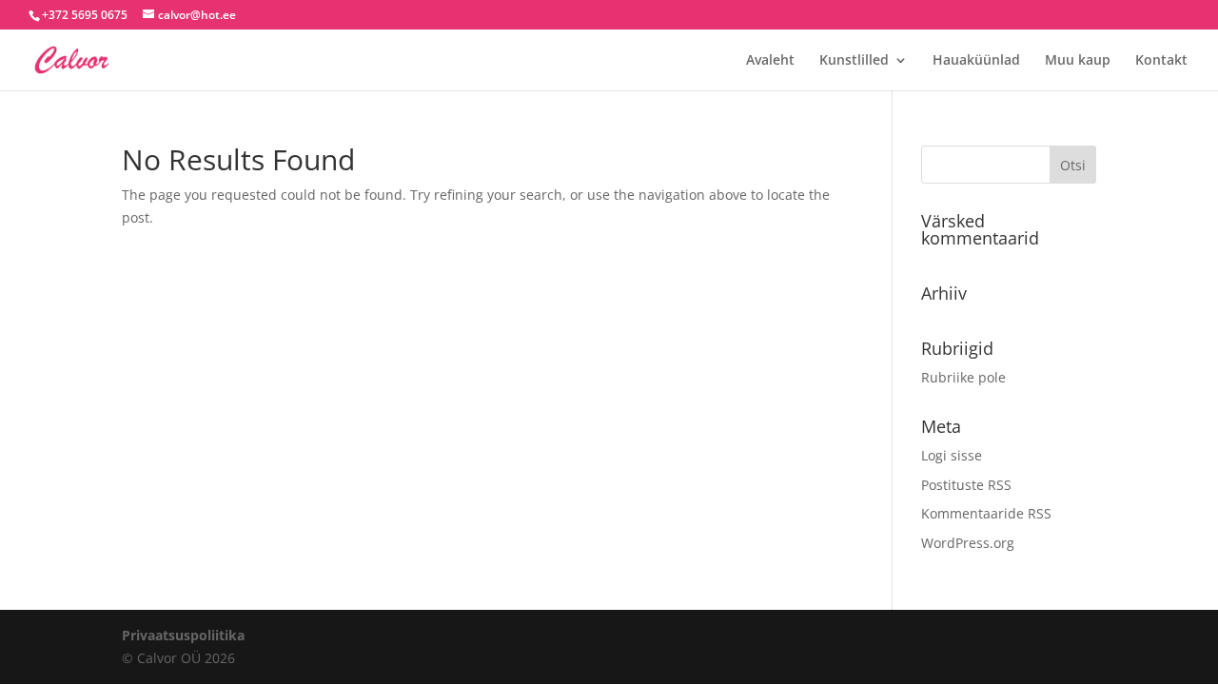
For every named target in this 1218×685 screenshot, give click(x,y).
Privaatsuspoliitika (183, 635)
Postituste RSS (966, 485)
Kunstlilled (854, 60)
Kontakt (1161, 60)
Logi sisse (951, 455)
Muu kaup (1077, 60)
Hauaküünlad (976, 60)
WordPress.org (967, 543)
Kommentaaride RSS (986, 513)
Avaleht (770, 60)
